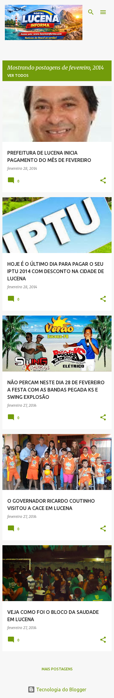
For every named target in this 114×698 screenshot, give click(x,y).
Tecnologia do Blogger (60, 689)
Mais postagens (57, 669)
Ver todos (18, 75)
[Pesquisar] (91, 12)
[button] (103, 181)
